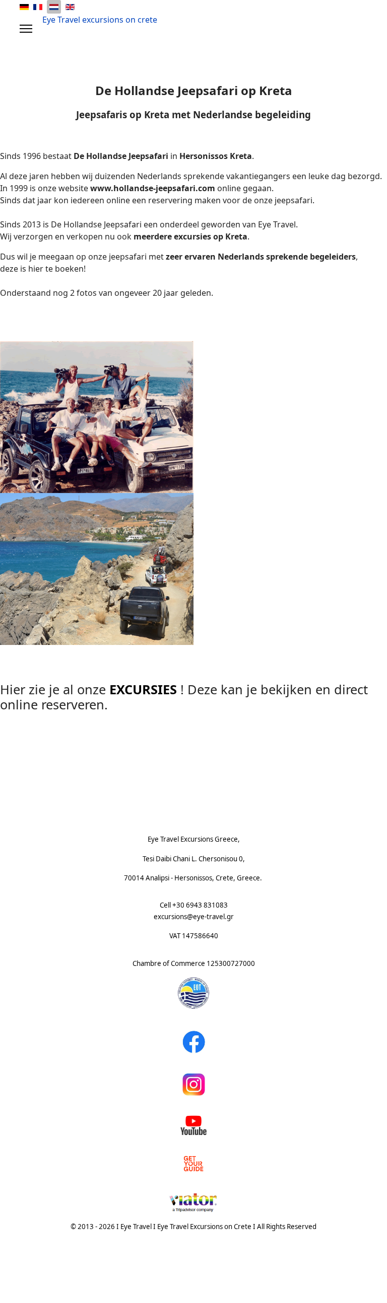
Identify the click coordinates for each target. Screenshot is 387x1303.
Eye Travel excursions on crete (99, 19)
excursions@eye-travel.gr (194, 916)
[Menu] (26, 29)
